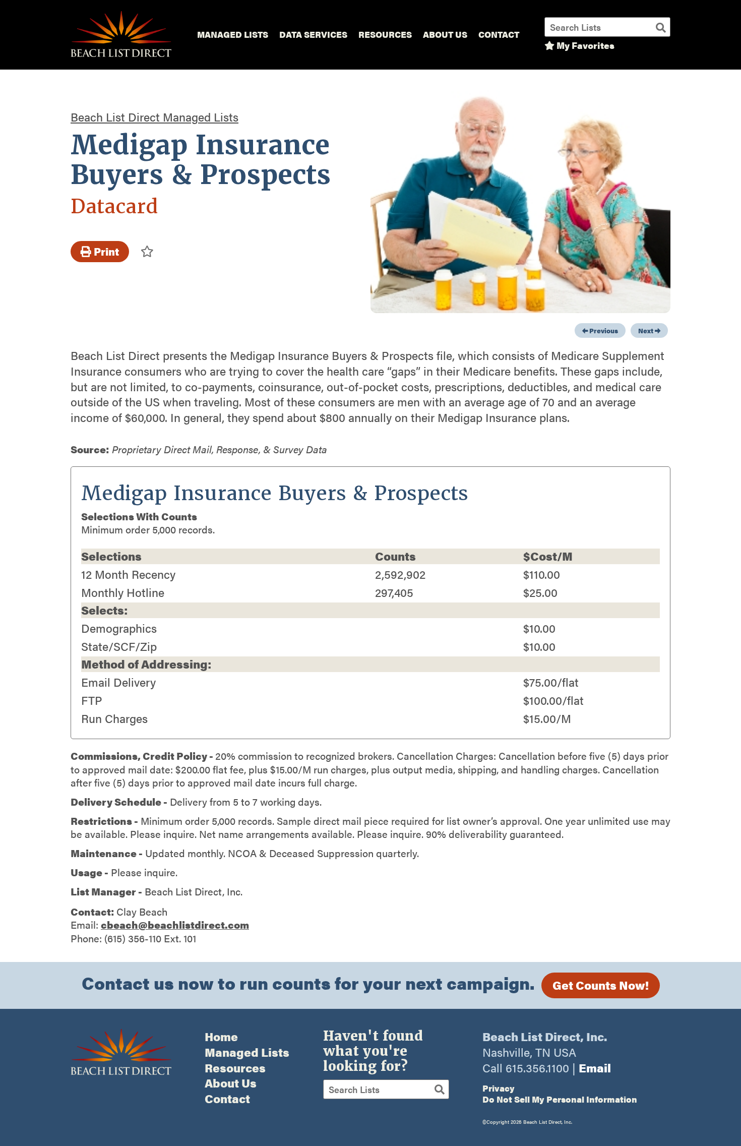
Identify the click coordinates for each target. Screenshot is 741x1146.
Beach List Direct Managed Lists (154, 116)
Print (105, 251)
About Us (445, 34)
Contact (498, 34)
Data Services (313, 34)
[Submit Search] (660, 27)
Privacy (498, 1088)
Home (221, 1036)
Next (646, 330)
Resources (385, 34)
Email (595, 1067)
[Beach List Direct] (121, 54)
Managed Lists (232, 34)
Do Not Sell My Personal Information (559, 1099)
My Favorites (584, 45)
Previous (603, 330)
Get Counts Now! (600, 985)
